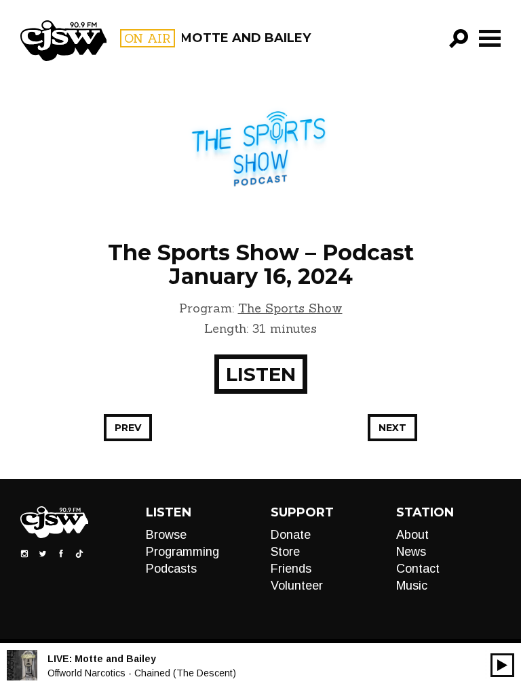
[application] (502, 665)
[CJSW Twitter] (43, 553)
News (411, 551)
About (412, 535)
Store (285, 551)
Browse (166, 535)
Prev (128, 428)
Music (411, 585)
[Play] (502, 665)
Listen (261, 374)
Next (392, 428)
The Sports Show (290, 308)
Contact (418, 568)
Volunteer (297, 585)
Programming (182, 551)
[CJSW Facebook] (61, 553)
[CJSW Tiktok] (79, 553)
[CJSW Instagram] (24, 553)
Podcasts (171, 568)
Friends (291, 568)
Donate (291, 535)
